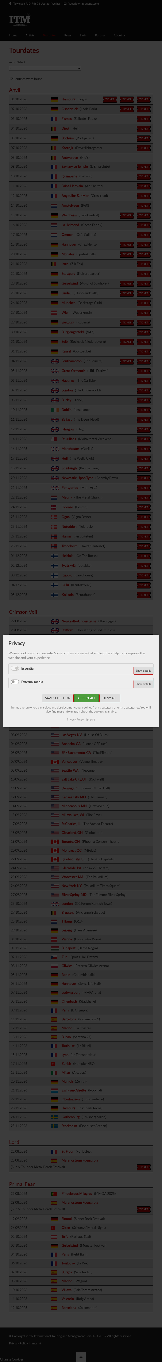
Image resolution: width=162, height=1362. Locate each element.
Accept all (86, 698)
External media (32, 682)
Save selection (57, 698)
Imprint (90, 719)
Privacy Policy (75, 719)
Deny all (110, 698)
